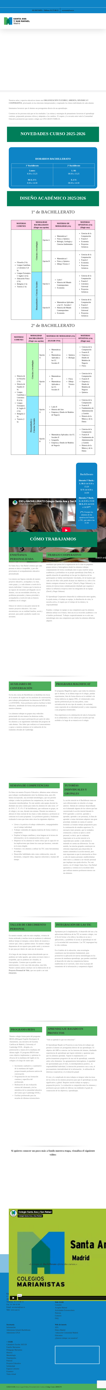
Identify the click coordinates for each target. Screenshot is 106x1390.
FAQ (56, 1318)
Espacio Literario (12, 1369)
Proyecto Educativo (13, 1363)
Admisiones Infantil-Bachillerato (18, 1330)
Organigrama (11, 1358)
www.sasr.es (15, 1310)
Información (11, 1327)
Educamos (58, 1335)
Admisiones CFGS (13, 1333)
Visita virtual (11, 1374)
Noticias (58, 1313)
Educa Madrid (60, 1330)
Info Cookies (41, 1387)
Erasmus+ (10, 1371)
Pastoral (9, 1361)
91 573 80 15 (19, 1302)
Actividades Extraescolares (64, 1310)
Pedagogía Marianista (14, 1350)
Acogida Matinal (61, 1308)
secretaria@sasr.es (18, 1307)
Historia (9, 1353)
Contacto (58, 1316)
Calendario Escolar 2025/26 (16, 1345)
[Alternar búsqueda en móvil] (96, 18)
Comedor (58, 1305)
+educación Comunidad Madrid (66, 1333)
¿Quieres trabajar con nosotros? (66, 1338)
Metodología (11, 1355)
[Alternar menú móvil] (101, 18)
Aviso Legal (19, 1387)
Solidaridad (10, 1366)
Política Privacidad (30, 1387)
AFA (56, 1327)
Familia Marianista (13, 1347)
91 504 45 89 (15, 1304)
